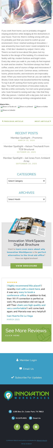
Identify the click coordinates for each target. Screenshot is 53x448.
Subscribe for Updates (28, 377)
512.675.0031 (21, 418)
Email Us (28, 369)
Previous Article (13, 121)
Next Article (42, 121)
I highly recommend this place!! (24, 285)
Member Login (28, 360)
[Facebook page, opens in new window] (17, 427)
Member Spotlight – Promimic (26, 137)
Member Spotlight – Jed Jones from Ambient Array (26, 159)
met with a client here (28, 289)
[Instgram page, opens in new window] (36, 427)
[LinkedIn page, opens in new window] (26, 427)
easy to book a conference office (21, 294)
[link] (26, 332)
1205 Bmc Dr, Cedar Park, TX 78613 (28, 411)
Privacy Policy (42, 440)
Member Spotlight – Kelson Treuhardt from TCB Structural (26, 148)
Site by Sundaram (26, 444)
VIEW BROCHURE (26, 265)
